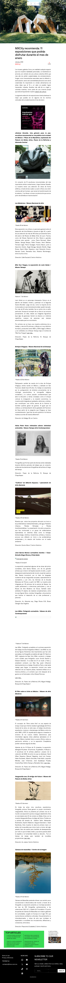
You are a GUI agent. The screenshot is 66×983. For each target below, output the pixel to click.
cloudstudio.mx (33, 977)
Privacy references (7, 958)
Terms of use (6, 955)
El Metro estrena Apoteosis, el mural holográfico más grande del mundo (14, 937)
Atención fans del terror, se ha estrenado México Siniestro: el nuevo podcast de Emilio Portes (31, 944)
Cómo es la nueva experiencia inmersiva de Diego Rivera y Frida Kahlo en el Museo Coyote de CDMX (14, 944)
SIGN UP (61, 971)
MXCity (18, 64)
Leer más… (30, 333)
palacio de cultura (40, 92)
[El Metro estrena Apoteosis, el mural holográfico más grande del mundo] (54, 940)
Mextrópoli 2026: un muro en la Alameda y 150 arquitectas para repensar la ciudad (31, 937)
